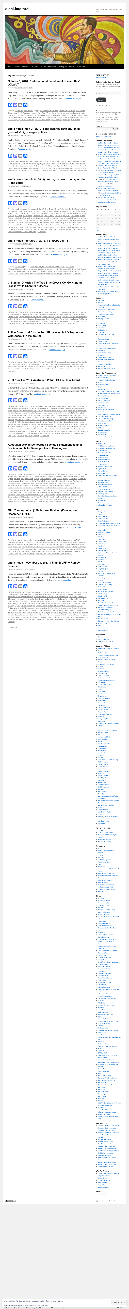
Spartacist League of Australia (107, 1157)
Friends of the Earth (104, 862)
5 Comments (42, 232)
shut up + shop (102, 594)
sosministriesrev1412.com (21, 433)
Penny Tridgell (13, 225)
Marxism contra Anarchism (106, 359)
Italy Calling (101, 1001)
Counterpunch (102, 682)
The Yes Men (102, 1096)
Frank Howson (78, 601)
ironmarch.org (28, 216)
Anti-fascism (19, 111)
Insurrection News (103, 403)
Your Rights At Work (104, 841)
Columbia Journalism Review (107, 680)
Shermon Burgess (74, 431)
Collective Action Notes (105, 678)
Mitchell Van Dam (63, 115)
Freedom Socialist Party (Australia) (108, 1132)
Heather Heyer (36, 317)
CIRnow (10, 599)
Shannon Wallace (73, 615)
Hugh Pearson (39, 488)
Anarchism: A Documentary (106, 309)
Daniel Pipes (43, 213)
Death (31, 161)
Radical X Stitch (103, 587)
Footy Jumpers (102, 539)
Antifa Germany (103, 457)
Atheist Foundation (103, 914)
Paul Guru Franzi (70, 222)
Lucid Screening (103, 1012)
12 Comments (67, 553)
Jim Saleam (75, 216)
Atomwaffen (64, 211)
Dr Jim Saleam (67, 213)
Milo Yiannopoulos (20, 366)
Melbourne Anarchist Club (106, 873)
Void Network (102, 434)
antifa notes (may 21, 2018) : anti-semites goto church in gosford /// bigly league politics (44, 130)
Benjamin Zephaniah (104, 923)
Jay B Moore (56, 317)
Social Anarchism (103, 787)
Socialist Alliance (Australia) (106, 1146)
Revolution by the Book (105, 421)
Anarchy (100, 662)
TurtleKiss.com (102, 623)
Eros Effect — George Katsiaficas (108, 962)
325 (99, 650)
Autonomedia (102, 921)
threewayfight (102, 500)
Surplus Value (102, 1160)
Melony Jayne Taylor (15, 220)
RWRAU (63, 615)
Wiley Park (66, 120)
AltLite (54, 479)
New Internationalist (104, 744)
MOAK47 (101, 580)
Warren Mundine (39, 273)
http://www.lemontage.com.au (60, 485)
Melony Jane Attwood (78, 218)
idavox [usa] (101, 473)
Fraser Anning (67, 113)
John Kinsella (102, 407)
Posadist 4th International (105, 1144)
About (17, 66)
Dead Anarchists (103, 337)
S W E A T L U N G (104, 1053)
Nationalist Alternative (35, 366)
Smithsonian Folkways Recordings (108, 1062)
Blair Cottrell (80, 111)
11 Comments (82, 170)
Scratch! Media (102, 589)
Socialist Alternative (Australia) (107, 1148)
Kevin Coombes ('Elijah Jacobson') (67, 420)
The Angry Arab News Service (107, 1078)
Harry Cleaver (102, 980)
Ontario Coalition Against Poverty (108, 1021)
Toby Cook (72, 170)
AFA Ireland (102, 444)
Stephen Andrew (13, 617)
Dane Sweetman (40, 599)
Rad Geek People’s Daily (105, 419)
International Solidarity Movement (108, 994)
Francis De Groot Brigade (57, 66)
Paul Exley (47, 168)
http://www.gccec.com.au (40, 485)
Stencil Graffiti (102, 596)
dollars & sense (102, 696)
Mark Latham (80, 422)
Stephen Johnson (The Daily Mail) (45, 170)
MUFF (50, 608)
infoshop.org (102, 346)
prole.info (101, 1041)
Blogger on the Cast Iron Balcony (108, 928)
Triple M (36, 435)
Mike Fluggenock (103, 578)
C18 (12, 213)
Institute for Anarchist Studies (107, 348)
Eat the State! (102, 700)
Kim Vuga (82, 420)
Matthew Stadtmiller (54, 606)
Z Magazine (101, 823)
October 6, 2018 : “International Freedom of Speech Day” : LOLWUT (45, 82)
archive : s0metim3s (104, 912)
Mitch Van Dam (51, 115)
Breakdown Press (103, 671)
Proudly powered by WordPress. (108, 1201)
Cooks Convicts (56, 163)
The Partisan (101, 1087)
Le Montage (69, 490)
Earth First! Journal (104, 698)
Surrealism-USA (103, 598)
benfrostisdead (102, 516)
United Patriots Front (26, 273)
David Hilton (67, 415)
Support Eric (102, 1185)
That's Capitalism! (81, 209)
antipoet (100, 907)
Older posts (13, 628)
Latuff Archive (102, 566)
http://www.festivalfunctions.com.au (19, 485)
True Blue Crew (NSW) (42, 120)
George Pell (63, 417)
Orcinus (100, 1026)
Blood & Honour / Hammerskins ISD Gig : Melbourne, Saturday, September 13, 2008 (109, 199)
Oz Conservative (103, 1028)
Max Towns (41, 115)
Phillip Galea (40, 225)
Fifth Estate (101, 705)
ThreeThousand (102, 891)
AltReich (81, 408)
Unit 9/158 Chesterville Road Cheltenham (22, 232)
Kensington (37, 490)
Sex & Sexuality (46, 540)
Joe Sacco (101, 560)
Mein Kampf (46, 319)
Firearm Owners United (23, 417)
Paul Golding (59, 222)
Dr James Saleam (55, 213)
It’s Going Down (103, 405)
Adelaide (17, 479)
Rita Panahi (57, 429)
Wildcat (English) (103, 819)
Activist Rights (102, 830)
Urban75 (100, 814)
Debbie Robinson (24, 113)
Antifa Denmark (103, 455)
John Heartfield (102, 562)
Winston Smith (102, 628)
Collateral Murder (103, 1178)
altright (10, 410)
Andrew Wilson (27, 410)
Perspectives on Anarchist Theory (108, 760)
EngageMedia (102, 960)
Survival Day (57, 271)
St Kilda (50, 271)
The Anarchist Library (104, 366)
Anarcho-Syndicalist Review (106, 660)
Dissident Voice (102, 691)
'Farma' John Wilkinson (49, 406)
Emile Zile (101, 535)
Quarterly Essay (103, 766)
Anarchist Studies (103, 657)
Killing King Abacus (104, 719)
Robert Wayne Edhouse (58, 227)
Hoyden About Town (104, 982)
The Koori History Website (106, 1085)
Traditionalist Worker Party (66, 229)
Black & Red (102, 325)
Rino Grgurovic (57, 117)
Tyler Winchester (56, 120)
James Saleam (38, 216)
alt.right (36, 479)
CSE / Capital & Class (104, 685)
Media (41, 161)
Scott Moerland (50, 431)
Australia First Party (75, 211)
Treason (100, 1101)
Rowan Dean (30, 431)
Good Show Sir (102, 544)
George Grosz (102, 541)
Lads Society (21, 115)
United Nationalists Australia (54, 619)
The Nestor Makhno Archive (106, 369)
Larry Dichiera (59, 490)
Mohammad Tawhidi (36, 424)
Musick (72, 66)
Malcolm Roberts (41, 606)
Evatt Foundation (103, 964)
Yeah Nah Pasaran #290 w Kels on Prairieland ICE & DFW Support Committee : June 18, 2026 (108, 275)
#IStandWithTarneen (15, 269)
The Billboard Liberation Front (107, 612)
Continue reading (73, 98)
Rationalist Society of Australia (107, 1046)
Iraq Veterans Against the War (107, 998)
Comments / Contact (38, 66)
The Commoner (102, 791)
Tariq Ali (100, 1073)
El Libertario (101, 703)
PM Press (101, 362)
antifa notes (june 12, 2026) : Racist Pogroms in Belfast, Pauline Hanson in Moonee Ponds (109, 282)
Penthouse (11, 494)
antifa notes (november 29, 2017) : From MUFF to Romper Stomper (44, 564)
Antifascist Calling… (104, 905)
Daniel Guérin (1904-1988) (106, 334)
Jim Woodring (102, 557)
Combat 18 (35, 213)
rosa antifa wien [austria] (105, 491)
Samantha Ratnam (78, 227)
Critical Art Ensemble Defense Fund (109, 523)
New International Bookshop (106, 889)
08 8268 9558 (23, 476)
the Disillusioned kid (104, 430)
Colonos (100, 944)
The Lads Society (30, 229)
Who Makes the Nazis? (105, 505)
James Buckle (47, 317)
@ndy (30, 88)
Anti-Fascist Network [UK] (106, 448)
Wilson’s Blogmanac (104, 1114)
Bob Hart (16, 415)
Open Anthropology (104, 1023)
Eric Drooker (102, 537)
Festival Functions (30, 483)
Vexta (99, 625)
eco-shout (101, 857)
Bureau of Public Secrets (105, 935)
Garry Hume (77, 213)
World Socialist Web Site (105, 1167)
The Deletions (102, 1082)
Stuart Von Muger (42, 321)
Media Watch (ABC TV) (105, 1014)
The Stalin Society (103, 1091)
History (36, 161)
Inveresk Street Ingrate (104, 996)
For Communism (103, 976)
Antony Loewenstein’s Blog (106, 910)
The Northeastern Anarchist (106, 805)
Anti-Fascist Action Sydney (106, 446)
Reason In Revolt (103, 1051)
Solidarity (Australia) (104, 1155)
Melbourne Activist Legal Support (36, 549)
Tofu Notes (101, 1098)
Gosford (36, 166)
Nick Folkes (29, 117)
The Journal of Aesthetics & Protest (108, 800)
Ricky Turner (24, 227)
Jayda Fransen (49, 216)
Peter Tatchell (102, 1032)
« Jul (97, 230)
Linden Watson (48, 422)
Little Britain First (20, 218)
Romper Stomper (53, 615)
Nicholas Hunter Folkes (16, 117)
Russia (69, 227)
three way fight (102, 432)
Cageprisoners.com (103, 937)
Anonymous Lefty (103, 903)
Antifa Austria (102, 450)
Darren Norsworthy (66, 599)
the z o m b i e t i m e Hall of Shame (108, 621)
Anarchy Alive (102, 382)
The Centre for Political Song (106, 1080)
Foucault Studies (103, 710)
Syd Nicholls (102, 600)
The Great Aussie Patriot (38, 433)
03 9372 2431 (83, 474)
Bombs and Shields (104, 396)
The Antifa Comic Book (15, 229)
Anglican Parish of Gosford (69, 161)
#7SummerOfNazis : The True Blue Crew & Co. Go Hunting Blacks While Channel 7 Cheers (45, 284)
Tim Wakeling (75, 433)
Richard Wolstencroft (27, 429)
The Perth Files (102, 1089)
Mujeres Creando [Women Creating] (109, 414)
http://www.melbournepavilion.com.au (20, 488)
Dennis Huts (76, 415)
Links (99, 728)
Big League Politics (43, 163)
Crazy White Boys (48, 415)
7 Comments (69, 323)
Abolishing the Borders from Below (109, 655)
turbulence (101, 807)
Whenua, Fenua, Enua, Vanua (107, 1112)
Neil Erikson (69, 220)
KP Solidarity (102, 866)
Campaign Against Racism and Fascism (65, 481)
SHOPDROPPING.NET (105, 591)
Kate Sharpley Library (104, 353)
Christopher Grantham (22, 213)
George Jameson (79, 113)
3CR (99, 848)
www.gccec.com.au (14, 501)
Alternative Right (72, 408)
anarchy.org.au (102, 321)
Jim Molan (58, 216)
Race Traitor (101, 769)
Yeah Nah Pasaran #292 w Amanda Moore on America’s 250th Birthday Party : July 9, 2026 (109, 261)
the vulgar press (102, 1094)
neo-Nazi (73, 115)
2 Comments (77, 273)
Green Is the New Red (104, 1180)
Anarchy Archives (103, 319)
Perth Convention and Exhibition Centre (29, 494)
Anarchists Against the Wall (106, 380)
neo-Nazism (20, 222)
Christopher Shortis (37, 364)
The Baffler (101, 789)
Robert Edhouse (43, 227)
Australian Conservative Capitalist (55, 410)
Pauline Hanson (72, 426)
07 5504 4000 (12, 476)
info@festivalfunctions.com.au (55, 488)
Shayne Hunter (62, 431)
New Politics (102, 750)
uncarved (100, 1107)
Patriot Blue (39, 168)
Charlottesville (44, 314)
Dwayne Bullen (35, 113)
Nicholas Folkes (82, 115)
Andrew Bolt (17, 410)
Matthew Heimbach (52, 218)
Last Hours (101, 721)
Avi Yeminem (63, 111)
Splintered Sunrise (103, 1071)
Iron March (18, 216)
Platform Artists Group (105, 585)
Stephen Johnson (27, 170)
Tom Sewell (64, 321)
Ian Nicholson (30, 603)
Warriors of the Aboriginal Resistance (58, 273)
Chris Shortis (53, 314)
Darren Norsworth (53, 599)
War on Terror (12, 211)
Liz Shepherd (58, 422)
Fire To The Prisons (104, 400)
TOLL (14, 435)
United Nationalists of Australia (75, 619)
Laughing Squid (103, 569)
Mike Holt (17, 608)
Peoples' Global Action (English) (108, 1030)
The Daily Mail (63, 170)
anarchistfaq (101, 316)
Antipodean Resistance (41, 211)
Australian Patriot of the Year (17, 413)
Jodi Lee (65, 317)
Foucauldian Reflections (105, 978)
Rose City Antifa (103, 494)
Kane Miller (83, 317)
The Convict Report (45, 617)
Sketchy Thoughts (103, 425)
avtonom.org (102, 389)
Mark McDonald (31, 115)
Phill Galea (31, 225)
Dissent (100, 689)
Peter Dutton (22, 225)
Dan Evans (58, 415)
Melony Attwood (65, 218)
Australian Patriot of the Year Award (40, 413)
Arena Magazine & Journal (106, 664)
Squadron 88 (79, 117)
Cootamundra (29, 599)
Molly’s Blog (102, 412)
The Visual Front (103, 619)
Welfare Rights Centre (104, 839)
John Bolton (12, 115)
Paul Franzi (50, 222)
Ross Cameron (19, 431)
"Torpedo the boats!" (64, 406)
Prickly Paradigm (103, 762)
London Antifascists (104, 480)
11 (101, 218)
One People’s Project (104, 489)
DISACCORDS (103, 398)
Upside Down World (104, 812)
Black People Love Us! (105, 926)
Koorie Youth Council (79, 269)
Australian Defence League (77, 410)
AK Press (101, 300)
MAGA (76, 490)
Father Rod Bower (14, 166)
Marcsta (100, 571)
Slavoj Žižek (83, 615)
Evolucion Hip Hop (104, 966)
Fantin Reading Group (104, 860)
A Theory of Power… (104, 901)
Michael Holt (12, 424)
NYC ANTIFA (102, 487)
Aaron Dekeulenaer (25, 594)
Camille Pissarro (103, 519)
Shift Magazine (102, 778)
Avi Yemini (71, 111)
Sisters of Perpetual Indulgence (107, 1060)
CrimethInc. (101, 332)
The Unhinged (65, 433)
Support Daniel (102, 1182)
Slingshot (101, 780)
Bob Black (101, 328)
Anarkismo (101, 323)
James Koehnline (103, 550)
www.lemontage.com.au (30, 501)
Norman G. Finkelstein (105, 1019)
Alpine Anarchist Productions (107, 375)
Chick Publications (103, 521)
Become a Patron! (101, 77)
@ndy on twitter (103, 637)
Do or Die (101, 694)
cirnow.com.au (19, 599)
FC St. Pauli (101, 971)
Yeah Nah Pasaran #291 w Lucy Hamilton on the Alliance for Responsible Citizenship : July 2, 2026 (109, 268)
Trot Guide (81, 66)
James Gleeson (102, 548)
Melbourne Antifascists (105, 484)
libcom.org (101, 355)
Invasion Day (58, 269)
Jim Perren (66, 216)
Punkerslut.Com (103, 1044)
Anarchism (23, 209)
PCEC (79, 492)
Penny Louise (81, 222)
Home (10, 66)
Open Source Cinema (104, 582)
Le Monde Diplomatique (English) (108, 723)
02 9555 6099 (72, 474)
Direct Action (102, 687)
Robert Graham (102, 423)
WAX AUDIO (102, 1110)
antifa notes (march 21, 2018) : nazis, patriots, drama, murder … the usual (47, 181)
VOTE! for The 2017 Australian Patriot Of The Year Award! (44, 380)
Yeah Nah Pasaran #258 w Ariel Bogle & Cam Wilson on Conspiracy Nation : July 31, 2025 (109, 161)
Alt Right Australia (27, 479)
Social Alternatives (103, 785)
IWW (99, 864)
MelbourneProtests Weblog (106, 887)
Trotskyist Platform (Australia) (107, 1162)
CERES (100, 855)
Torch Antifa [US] (103, 503)
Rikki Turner (33, 227)
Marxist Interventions (104, 1139)
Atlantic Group (82, 479)
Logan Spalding (58, 166)
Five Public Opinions (104, 973)
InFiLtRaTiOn (102, 985)
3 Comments (75, 120)
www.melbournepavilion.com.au (50, 501)
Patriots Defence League (54, 610)
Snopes (18, 170)
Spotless (30, 497)
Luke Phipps (70, 364)
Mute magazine (102, 739)
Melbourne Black (103, 882)
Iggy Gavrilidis (19, 420)
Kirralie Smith (12, 422)
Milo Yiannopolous (29, 220)
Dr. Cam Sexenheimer (104, 957)
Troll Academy (26, 499)
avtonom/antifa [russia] (105, 466)
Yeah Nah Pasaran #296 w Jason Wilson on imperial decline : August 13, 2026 (108, 239)
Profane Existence (103, 764)
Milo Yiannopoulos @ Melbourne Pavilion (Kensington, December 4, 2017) (42, 512)
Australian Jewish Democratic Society (20, 481)
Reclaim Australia (64, 225)
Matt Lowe (67, 166)
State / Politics (28, 111)
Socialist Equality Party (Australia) (108, 1151)
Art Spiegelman (102, 512)
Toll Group (20, 435)
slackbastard (17, 8)
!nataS (17, 161)
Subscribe (101, 100)
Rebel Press (101, 773)
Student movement (69, 540)
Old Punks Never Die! (104, 416)
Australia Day (35, 269)
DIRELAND (102, 955)
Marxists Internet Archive (105, 1142)
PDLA (41, 612)
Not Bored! (101, 753)
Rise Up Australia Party (16, 321)
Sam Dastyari (52, 369)
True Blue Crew (28, 120)
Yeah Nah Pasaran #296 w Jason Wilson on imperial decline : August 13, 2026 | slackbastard (108, 145)
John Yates (101, 564)
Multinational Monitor (104, 737)
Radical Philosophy (104, 771)
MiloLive (39, 220)
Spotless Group (52, 497)
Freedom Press (102, 341)
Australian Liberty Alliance (49, 111)
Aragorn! (101, 387)
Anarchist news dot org (105, 312)
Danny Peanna (80, 163)
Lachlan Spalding (46, 166)
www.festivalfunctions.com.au (68, 499)
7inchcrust (101, 898)
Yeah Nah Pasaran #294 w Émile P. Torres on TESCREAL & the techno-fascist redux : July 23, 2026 (109, 250)
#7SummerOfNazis (14, 314)
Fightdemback (102, 469)
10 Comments (44, 435)
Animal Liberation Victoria (106, 832)
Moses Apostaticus (49, 424)
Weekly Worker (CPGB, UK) (107, 1164)
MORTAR (101, 735)
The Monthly (102, 803)
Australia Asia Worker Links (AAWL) (109, 916)
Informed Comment (104, 987)
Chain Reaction (102, 673)
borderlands (101, 669)
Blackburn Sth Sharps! (105, 186)
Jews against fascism (73, 488)
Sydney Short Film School (29, 617)
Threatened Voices (103, 1187)
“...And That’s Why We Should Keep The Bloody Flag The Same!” (52, 267)
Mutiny (100, 741)
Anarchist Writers (103, 378)
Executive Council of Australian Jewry (42, 601)
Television (53, 312)
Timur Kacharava (42, 229)
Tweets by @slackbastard (103, 136)
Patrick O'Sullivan (31, 610)
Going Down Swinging (105, 714)
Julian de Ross (73, 317)
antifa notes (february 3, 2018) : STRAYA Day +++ (39, 240)
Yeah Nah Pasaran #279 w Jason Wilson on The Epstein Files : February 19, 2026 (109, 149)
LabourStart (101, 1010)
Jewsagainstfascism (15, 490)
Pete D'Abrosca (57, 168)
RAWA (100, 1048)
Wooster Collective (103, 630)
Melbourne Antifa (78, 166)
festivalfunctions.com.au (45, 483)
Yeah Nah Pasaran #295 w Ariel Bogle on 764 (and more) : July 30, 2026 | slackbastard (109, 156)
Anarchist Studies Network (106, 314)
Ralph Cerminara (51, 225)
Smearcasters (102, 782)
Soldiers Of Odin (69, 117)
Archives (25, 66)
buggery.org (101, 932)
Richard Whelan (13, 227)
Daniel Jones (12, 113)
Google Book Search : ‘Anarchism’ (108, 344)
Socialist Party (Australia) (105, 1153)
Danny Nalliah (73, 314)
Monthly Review (103, 732)
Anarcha (100, 303)
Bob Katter (23, 415)
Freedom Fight (102, 712)
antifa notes (28, 211)
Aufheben (101, 666)
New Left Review (103, 746)
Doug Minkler (102, 530)
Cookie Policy (44, 1305)
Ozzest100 (28, 426)
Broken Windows (43, 209)
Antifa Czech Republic (104, 453)
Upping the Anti (103, 810)
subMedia (101, 428)
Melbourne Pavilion (20, 492)
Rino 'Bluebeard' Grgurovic (42, 117)
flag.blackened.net (103, 339)
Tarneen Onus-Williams (71, 271)
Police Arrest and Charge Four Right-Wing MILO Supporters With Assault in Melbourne (46, 334)
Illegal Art (101, 546)
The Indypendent (103, 794)
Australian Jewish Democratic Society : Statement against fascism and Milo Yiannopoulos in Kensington (45, 446)
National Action (59, 220)
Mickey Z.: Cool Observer (106, 409)
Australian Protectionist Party (62, 413)
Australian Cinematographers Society (20, 597)
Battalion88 (64, 597)
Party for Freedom (28, 168)
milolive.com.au (48, 220)
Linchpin (100, 725)
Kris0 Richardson (24, 422)
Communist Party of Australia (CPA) (109, 1126)
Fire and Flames (103, 471)
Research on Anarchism (105, 364)
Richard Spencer (77, 225)
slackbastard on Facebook (105, 641)
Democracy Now (103, 953)
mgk (99, 1016)
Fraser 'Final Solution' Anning (52, 113)
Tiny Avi (20, 120)
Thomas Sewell (54, 321)
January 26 (67, 269)
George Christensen (39, 417)
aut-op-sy (101, 919)
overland (100, 757)
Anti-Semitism (37, 594)
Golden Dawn (73, 417)
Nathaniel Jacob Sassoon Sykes (68, 424)
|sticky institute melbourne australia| (108, 648)
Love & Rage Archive (104, 357)
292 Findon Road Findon (64, 476)
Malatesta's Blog (103, 482)
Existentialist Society (104, 969)
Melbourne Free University (106, 885)
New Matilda (102, 748)
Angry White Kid (103, 384)
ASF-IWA (101, 853)
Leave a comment (68, 501)
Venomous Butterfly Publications (108, 816)
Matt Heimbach (32, 218)
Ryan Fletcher (40, 431)
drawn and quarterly (104, 532)
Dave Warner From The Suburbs (108, 951)
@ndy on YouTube (103, 639)
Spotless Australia (40, 497)
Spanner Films (102, 1069)
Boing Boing (102, 930)
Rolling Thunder (103, 775)
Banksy (100, 514)
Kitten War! (101, 1007)
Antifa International (104, 459)
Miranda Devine (22, 424)
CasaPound (82, 597)
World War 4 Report (104, 821)
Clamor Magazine (103, 675)
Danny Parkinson (68, 163)
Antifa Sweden (102, 464)
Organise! (101, 755)
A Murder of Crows (104, 653)
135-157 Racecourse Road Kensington (63, 362)
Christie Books (102, 330)
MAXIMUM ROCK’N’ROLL (107, 730)
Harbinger (101, 716)
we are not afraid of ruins (105, 437)
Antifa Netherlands (103, 462)
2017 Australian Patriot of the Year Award (51, 408)
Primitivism (101, 1035)
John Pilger (101, 1003)
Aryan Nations (54, 211)
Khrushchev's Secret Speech (106, 1005)
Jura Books (101, 350)
